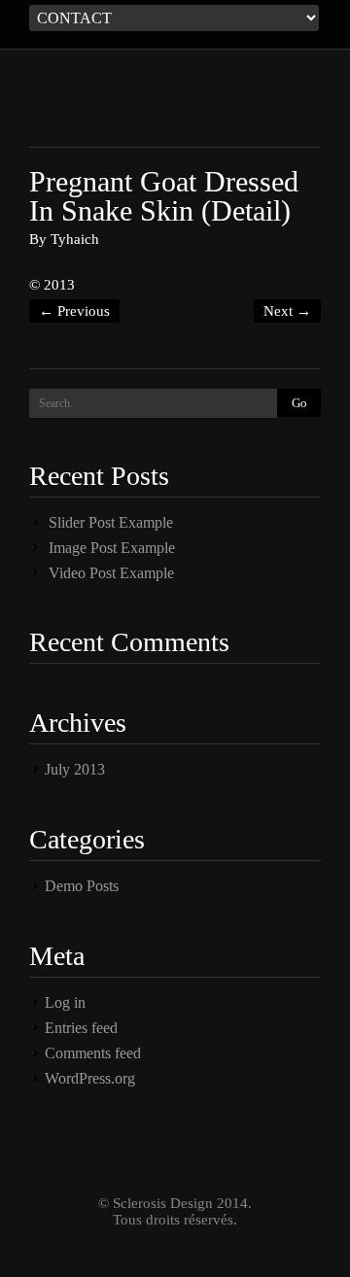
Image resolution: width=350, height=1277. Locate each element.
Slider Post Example (111, 522)
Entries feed (81, 1027)
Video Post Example (111, 573)
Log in (65, 1002)
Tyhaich (75, 239)
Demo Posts (82, 886)
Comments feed (93, 1053)
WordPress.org (90, 1078)
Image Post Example (112, 547)
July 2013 (75, 769)
